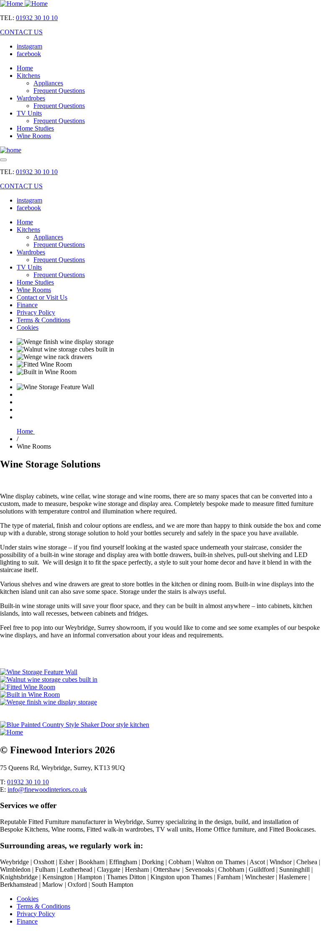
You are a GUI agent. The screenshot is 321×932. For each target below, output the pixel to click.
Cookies (27, 327)
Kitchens (28, 75)
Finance (27, 304)
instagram (29, 46)
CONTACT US (21, 32)
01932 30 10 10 (37, 17)
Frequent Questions (59, 90)
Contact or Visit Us (42, 297)
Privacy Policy (36, 312)
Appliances (48, 83)
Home (25, 68)
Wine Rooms (34, 135)
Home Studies (35, 128)
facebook (29, 53)
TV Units (29, 113)
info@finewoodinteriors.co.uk (47, 789)
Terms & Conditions (43, 320)
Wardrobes (31, 98)
